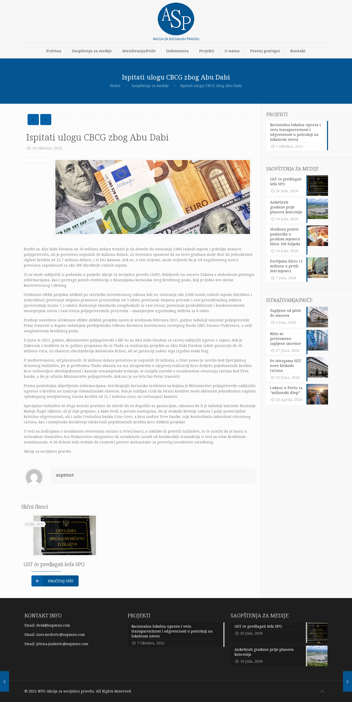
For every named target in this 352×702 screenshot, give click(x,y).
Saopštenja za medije (150, 85)
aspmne (65, 475)
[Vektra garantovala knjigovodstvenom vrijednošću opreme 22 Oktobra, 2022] (347, 681)
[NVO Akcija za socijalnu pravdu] (176, 21)
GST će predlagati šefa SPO (54, 564)
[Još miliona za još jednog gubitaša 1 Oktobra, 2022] (4, 681)
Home (115, 85)
